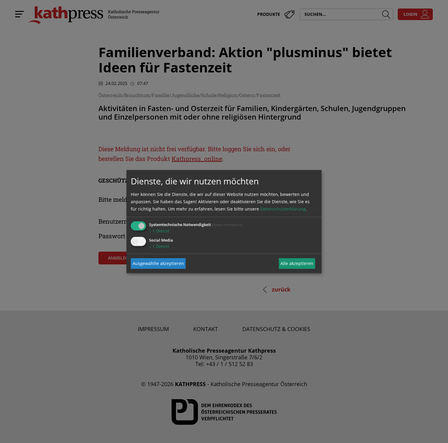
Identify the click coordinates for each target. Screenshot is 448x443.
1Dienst (159, 230)
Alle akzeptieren (296, 263)
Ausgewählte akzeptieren (158, 263)
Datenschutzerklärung (283, 208)
